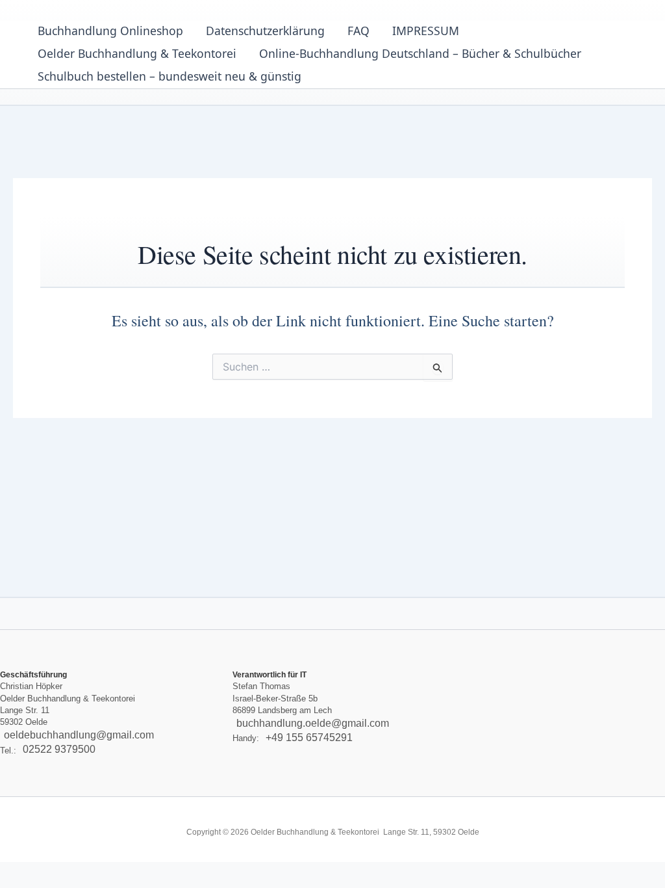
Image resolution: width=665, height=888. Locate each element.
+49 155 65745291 (309, 737)
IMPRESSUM (425, 30)
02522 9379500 (59, 749)
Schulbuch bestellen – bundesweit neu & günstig (169, 76)
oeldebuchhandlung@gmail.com (79, 734)
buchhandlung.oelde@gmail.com (312, 723)
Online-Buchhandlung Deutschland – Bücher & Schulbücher (420, 53)
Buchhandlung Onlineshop (110, 30)
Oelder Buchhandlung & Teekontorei (137, 53)
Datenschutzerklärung (265, 30)
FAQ (358, 30)
